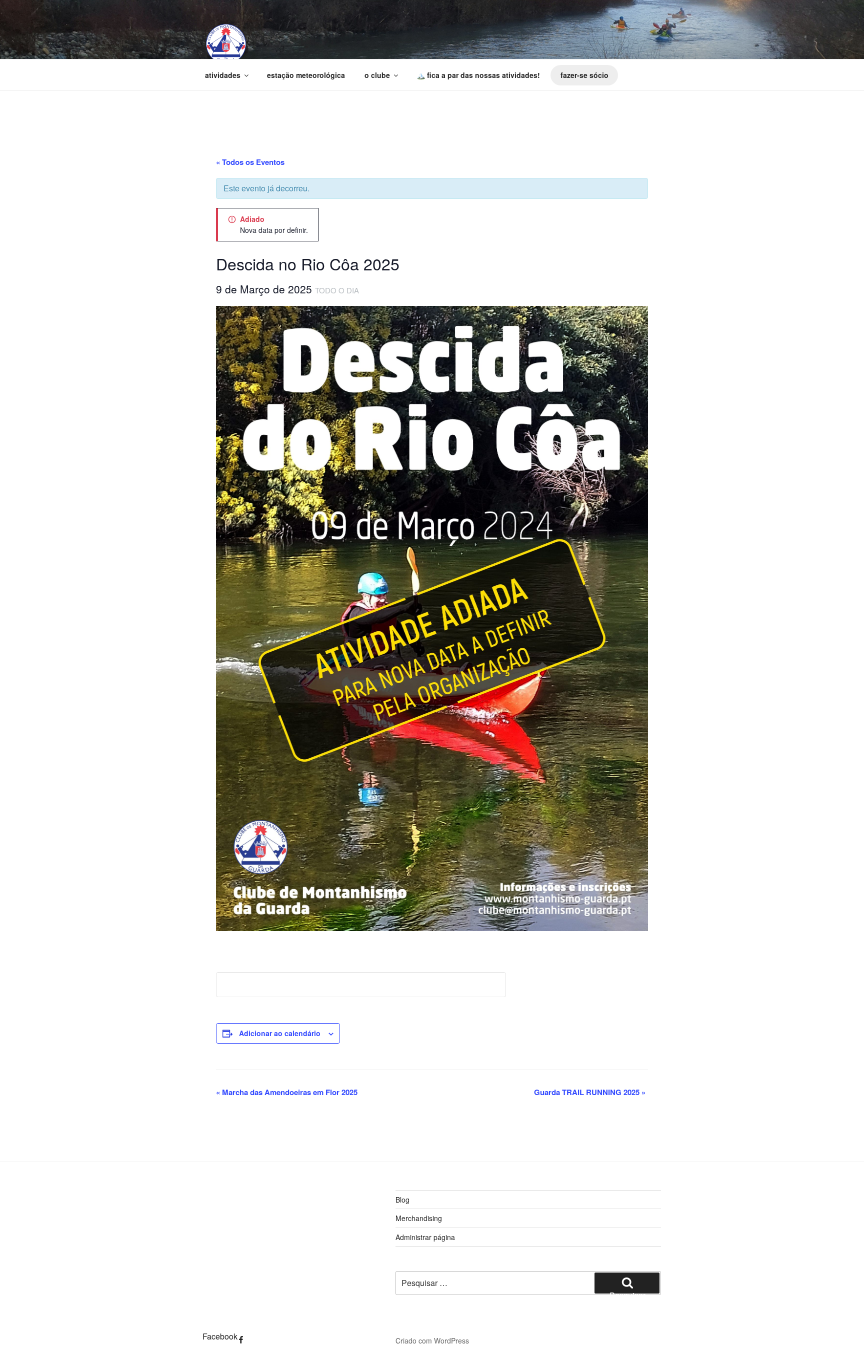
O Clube (377, 75)
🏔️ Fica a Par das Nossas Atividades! (478, 75)
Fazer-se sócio (584, 75)
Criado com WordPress (432, 1341)
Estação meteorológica (306, 75)
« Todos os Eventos (250, 161)
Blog (403, 1200)
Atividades (222, 75)
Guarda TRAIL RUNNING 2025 (590, 1092)
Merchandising (419, 1218)
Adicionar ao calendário (279, 1033)
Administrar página (425, 1237)
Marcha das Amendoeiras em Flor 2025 (287, 1092)
